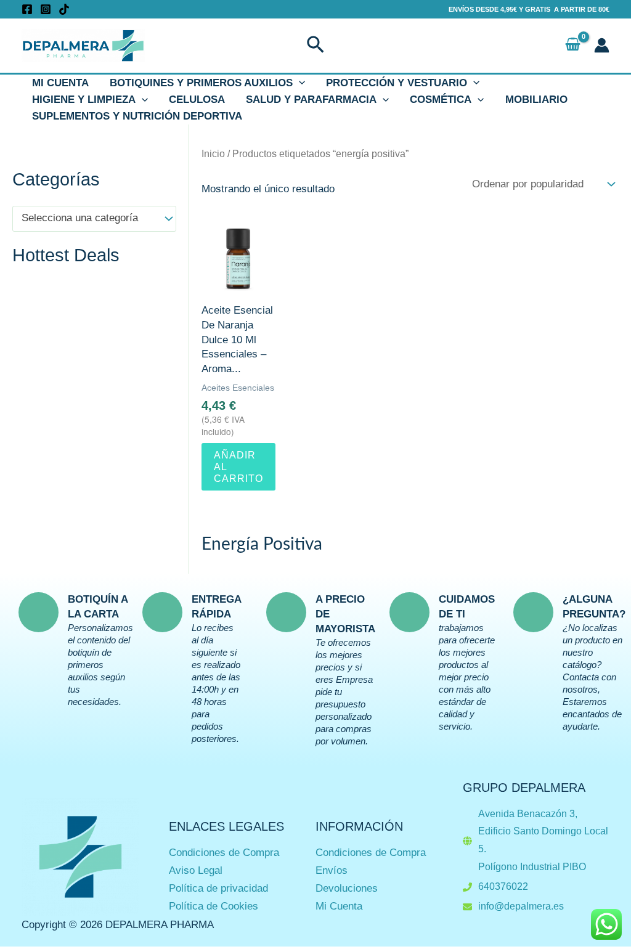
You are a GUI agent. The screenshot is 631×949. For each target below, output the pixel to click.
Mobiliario (536, 99)
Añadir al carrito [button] (238, 467)
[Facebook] (27, 9)
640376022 (503, 886)
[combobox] (94, 219)
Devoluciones (347, 888)
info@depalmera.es (521, 906)
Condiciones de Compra (224, 852)
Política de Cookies (213, 906)
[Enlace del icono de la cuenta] (601, 45)
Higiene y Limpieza (84, 99)
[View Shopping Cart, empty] (573, 45)
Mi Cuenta (60, 83)
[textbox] (88, 218)
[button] (315, 46)
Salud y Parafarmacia (311, 99)
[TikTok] (64, 9)
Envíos (332, 870)
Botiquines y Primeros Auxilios (201, 83)
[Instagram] (45, 9)
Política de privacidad (218, 888)
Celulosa (197, 99)
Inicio (213, 154)
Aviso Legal (195, 870)
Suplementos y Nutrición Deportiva (137, 116)
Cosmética (440, 99)
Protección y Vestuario (396, 83)
